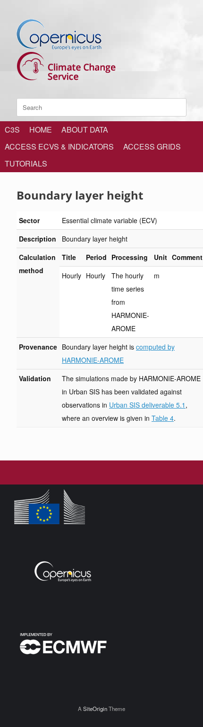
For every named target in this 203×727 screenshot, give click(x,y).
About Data (84, 129)
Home (40, 129)
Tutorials (26, 163)
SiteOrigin (95, 708)
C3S (12, 129)
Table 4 (163, 418)
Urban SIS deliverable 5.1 (147, 404)
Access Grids (152, 146)
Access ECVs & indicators (59, 146)
